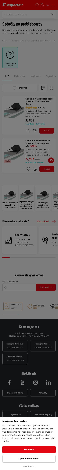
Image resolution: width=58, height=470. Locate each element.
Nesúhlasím (29, 466)
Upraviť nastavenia (29, 458)
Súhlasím (29, 449)
